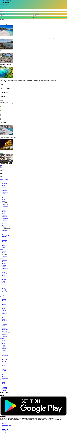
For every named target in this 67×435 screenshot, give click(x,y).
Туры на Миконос (4, 246)
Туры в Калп (4, 325)
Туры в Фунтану (5, 347)
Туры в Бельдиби (5, 216)
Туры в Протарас (4, 300)
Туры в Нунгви (3, 234)
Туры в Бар (4, 265)
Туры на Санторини (4, 247)
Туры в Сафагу (5, 193)
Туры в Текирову (4, 211)
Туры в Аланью (3, 210)
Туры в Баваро (3, 199)
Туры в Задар (3, 343)
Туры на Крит (3, 244)
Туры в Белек (4, 217)
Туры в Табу (4, 194)
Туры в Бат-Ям (5, 387)
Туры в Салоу (4, 323)
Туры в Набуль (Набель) (4, 375)
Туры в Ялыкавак (5, 230)
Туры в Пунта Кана (4, 197)
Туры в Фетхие (3, 225)
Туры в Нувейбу (5, 190)
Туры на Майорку (4, 328)
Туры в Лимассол (4, 299)
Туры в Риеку (4, 345)
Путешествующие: (36, 14)
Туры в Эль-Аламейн (5, 192)
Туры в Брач (4, 350)
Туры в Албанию (5, 0)
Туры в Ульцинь (5, 266)
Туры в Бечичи (3, 261)
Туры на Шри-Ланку (4, 353)
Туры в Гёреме (3, 213)
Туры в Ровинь (3, 341)
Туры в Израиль (2, 379)
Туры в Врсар (4, 346)
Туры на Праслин (4, 304)
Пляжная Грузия (4, 310)
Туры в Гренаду (3, 360)
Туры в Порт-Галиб (5, 189)
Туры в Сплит (3, 340)
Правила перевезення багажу (5, 424)
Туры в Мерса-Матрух (4, 187)
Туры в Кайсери (4, 212)
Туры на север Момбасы (4, 240)
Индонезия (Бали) (2, 366)
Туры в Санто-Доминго (4, 200)
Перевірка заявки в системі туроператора (6, 425)
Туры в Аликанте (4, 318)
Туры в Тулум (3, 274)
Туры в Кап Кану (4, 201)
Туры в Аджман (5, 294)
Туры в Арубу (3, 354)
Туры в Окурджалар (5, 218)
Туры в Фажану (5, 348)
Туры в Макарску (4, 342)
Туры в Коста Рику (4, 362)
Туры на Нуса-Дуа (4, 369)
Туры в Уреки (3, 308)
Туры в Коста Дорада (4, 320)
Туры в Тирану (3, 282)
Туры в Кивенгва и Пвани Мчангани (6, 235)
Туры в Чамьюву (5, 215)
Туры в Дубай (3, 288)
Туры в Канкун (3, 272)
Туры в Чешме (4, 231)
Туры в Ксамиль (4, 279)
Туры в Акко (3, 383)
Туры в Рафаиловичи (4, 262)
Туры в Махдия (3, 374)
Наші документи (4, 430)
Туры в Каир (3, 185)
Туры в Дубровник (4, 339)
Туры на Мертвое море (4, 381)
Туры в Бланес (5, 324)
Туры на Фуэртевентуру (4, 331)
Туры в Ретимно (5, 256)
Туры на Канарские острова (5, 329)
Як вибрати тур (3, 426)
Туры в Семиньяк (4, 368)
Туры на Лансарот (4, 330)
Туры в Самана (5, 205)
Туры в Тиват (3, 263)
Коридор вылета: (3, 11)
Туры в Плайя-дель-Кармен (5, 273)
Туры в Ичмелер (4, 227)
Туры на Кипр (1, 296)
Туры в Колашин (5, 269)
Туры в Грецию (1, 249)
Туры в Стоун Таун (4, 236)
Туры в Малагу (3, 319)
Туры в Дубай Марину (4, 289)
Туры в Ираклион (5, 255)
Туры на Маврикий (4, 356)
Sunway (1, 165)
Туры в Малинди (4, 241)
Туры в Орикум (5, 285)
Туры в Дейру (4, 295)
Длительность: (2, 14)
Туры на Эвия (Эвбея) (4, 253)
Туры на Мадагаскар (4, 359)
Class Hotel (1, 150)
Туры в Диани (3, 239)
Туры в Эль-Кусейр (5, 191)
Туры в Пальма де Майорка (6, 335)
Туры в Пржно (5, 267)
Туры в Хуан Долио (5, 203)
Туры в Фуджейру (4, 290)
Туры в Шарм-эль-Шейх (4, 183)
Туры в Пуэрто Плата (5, 204)
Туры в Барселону (4, 317)
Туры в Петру (3, 365)
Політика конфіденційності (5, 429)
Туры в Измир (3, 226)
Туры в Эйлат (3, 382)
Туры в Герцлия (5, 388)
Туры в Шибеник (5, 349)
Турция (1, 207)
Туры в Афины (3, 252)
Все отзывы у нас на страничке (4, 179)
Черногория (1, 258)
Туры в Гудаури (5, 314)
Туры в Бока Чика (4, 198)
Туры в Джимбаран (4, 370)
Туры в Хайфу (4, 390)
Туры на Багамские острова (5, 355)
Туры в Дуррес (3, 281)
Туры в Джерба (3, 377)
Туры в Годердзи (5, 313)
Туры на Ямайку (4, 361)
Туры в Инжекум (5, 219)
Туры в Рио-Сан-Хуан (5, 206)
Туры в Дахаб (3, 186)
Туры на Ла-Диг (4, 303)
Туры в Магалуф (5, 336)
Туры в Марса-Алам (4, 184)
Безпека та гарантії (4, 423)
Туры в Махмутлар (5, 220)
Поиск (33, 17)
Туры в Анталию (4, 209)
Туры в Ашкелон (5, 386)
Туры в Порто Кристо (5, 334)
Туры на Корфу (3, 245)
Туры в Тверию (5, 389)
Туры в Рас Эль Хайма (4, 291)
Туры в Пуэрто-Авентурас (5, 276)
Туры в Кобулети (4, 309)
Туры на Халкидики (4, 250)
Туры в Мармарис (4, 223)
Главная (1, 0)
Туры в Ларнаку (4, 298)
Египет (1, 181)
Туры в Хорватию (2, 338)
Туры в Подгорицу (5, 268)
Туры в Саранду (4, 280)
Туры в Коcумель (4, 275)
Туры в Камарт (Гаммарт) (5, 378)
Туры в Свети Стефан (4, 260)
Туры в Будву (3, 259)
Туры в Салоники (4, 251)
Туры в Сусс (3, 376)
